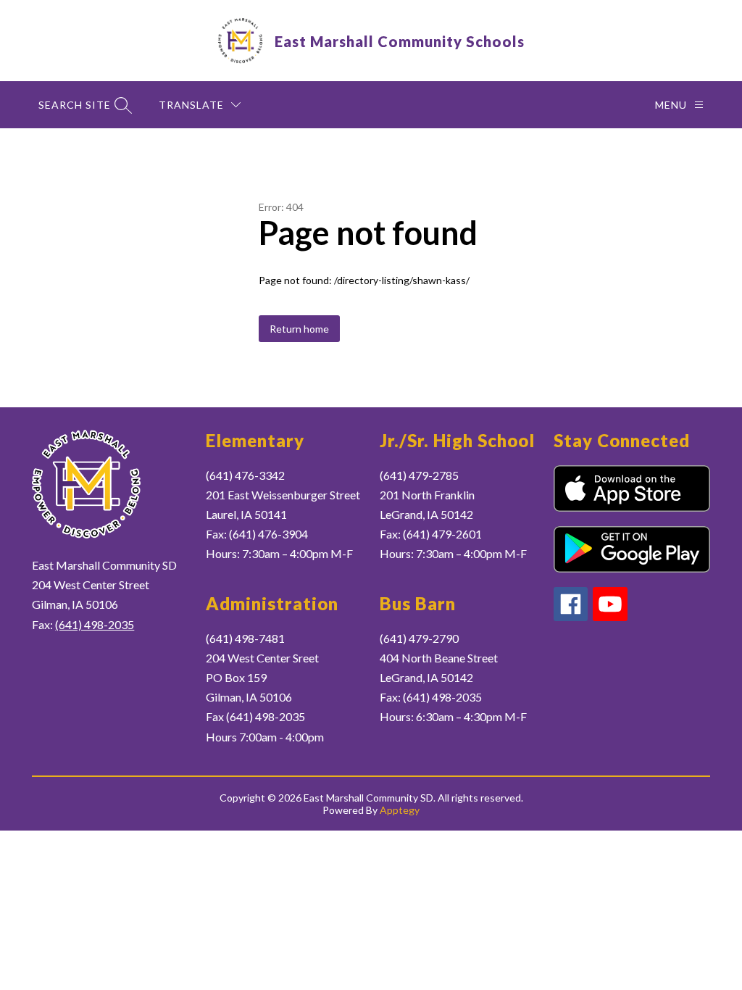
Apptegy (400, 810)
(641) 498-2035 (94, 624)
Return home (299, 329)
